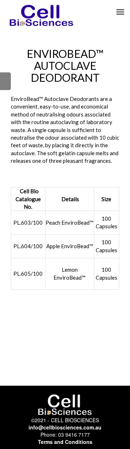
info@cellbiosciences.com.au (65, 427)
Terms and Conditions (65, 441)
